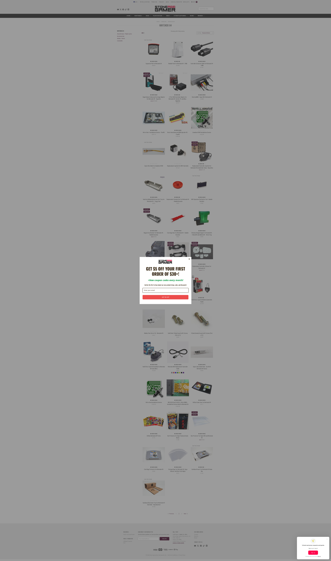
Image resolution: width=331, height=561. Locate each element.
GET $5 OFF (165, 297)
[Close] (189, 259)
